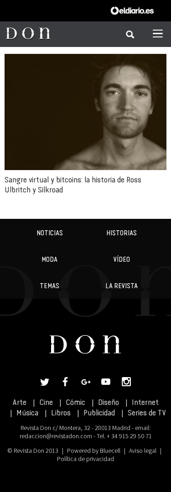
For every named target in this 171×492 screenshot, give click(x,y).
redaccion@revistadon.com (56, 436)
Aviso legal (142, 450)
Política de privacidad (85, 459)
